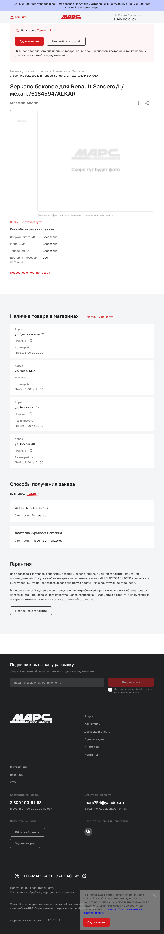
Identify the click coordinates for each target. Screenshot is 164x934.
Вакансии (17, 774)
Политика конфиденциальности (32, 887)
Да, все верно (29, 41)
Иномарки (91, 746)
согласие (125, 689)
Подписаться (131, 682)
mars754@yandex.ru (104, 802)
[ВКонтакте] (132, 107)
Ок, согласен (96, 922)
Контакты (91, 754)
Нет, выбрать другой (66, 41)
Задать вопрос (25, 843)
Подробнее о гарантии (31, 610)
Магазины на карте (100, 316)
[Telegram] (126, 107)
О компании (18, 767)
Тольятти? (44, 30)
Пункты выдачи (95, 739)
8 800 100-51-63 (125, 19)
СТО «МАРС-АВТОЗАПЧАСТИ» (50, 875)
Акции (88, 716)
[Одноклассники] (139, 107)
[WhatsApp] (145, 107)
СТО (13, 782)
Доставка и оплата (97, 731)
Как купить (92, 723)
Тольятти (33, 493)
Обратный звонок (27, 832)
